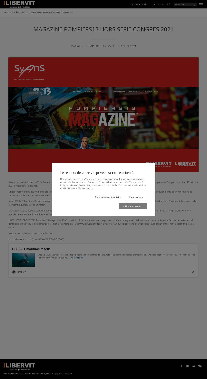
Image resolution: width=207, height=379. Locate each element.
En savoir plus (136, 196)
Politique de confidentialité (108, 196)
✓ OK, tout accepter (133, 205)
